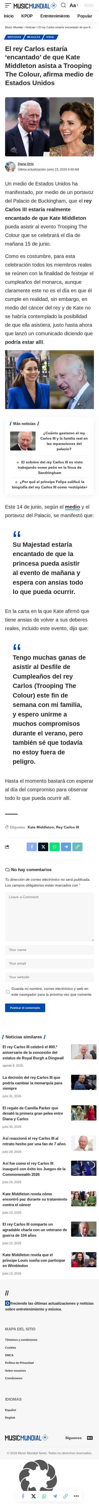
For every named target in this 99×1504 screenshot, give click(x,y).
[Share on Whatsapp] (44, 1496)
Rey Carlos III (67, 827)
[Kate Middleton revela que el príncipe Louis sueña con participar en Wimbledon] (83, 1259)
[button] (9, 5)
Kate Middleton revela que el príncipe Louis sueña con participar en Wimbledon (34, 1260)
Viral (50, 37)
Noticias (14, 37)
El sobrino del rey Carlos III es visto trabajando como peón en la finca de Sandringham (50, 467)
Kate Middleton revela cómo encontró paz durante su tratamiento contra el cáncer (35, 1199)
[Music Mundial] (35, 5)
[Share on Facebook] (23, 1496)
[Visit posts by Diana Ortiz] (10, 166)
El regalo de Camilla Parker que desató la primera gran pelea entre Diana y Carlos (33, 1113)
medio (72, 507)
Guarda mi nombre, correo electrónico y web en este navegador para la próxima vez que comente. (51, 992)
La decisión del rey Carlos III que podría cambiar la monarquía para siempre (32, 1083)
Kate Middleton (41, 827)
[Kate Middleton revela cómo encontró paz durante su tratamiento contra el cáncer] (83, 1198)
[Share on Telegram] (55, 1496)
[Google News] (90, 1438)
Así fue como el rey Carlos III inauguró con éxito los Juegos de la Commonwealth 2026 (34, 1169)
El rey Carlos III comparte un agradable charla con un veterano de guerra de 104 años (35, 1229)
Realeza (33, 37)
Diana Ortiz (26, 164)
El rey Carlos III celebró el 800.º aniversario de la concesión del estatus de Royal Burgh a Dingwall (33, 1052)
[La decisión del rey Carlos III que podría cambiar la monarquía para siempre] (83, 1082)
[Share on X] (33, 1496)
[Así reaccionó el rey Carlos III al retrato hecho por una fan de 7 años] (83, 1143)
